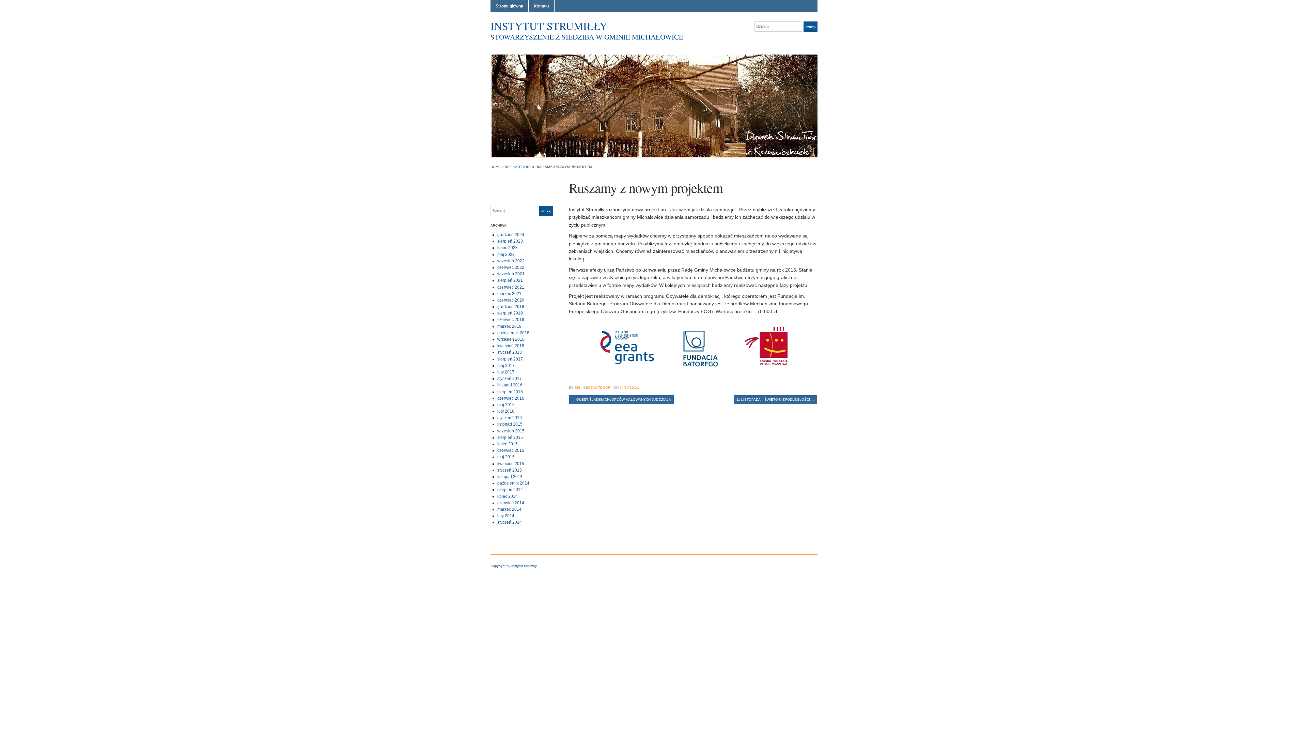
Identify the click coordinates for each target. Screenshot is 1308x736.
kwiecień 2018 (510, 345)
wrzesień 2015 (511, 431)
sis (577, 387)
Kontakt (541, 6)
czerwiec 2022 (510, 267)
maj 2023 (506, 254)
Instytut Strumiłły (548, 25)
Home (495, 167)
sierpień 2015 (510, 437)
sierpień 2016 (510, 391)
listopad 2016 (510, 385)
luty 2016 (505, 411)
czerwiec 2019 (510, 319)
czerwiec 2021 (510, 287)
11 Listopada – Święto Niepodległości (775, 399)
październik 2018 (513, 333)
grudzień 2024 (510, 234)
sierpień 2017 (510, 359)
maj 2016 (506, 404)
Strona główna (509, 6)
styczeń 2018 (509, 352)
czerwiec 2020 (510, 300)
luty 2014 (505, 515)
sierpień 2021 (510, 280)
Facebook (814, 40)
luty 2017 (505, 372)
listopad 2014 (510, 476)
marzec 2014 (509, 509)
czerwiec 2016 (510, 398)
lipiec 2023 (507, 247)
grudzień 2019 (510, 306)
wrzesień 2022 (511, 261)
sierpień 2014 (510, 489)
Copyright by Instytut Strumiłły (513, 566)
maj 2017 (506, 365)
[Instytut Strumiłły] (654, 105)
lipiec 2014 (507, 496)
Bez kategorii (518, 167)
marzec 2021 (509, 293)
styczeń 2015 (509, 470)
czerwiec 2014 (510, 503)
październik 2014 (513, 483)
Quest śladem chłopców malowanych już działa (621, 399)
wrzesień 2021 (511, 274)
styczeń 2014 (509, 522)
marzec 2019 (509, 326)
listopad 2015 (510, 424)
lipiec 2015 (507, 444)
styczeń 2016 (509, 417)
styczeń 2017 (509, 378)
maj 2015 (506, 457)
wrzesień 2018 (511, 339)
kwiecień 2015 (510, 463)
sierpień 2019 (510, 313)
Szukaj (810, 27)
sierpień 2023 (510, 241)
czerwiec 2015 (510, 450)
